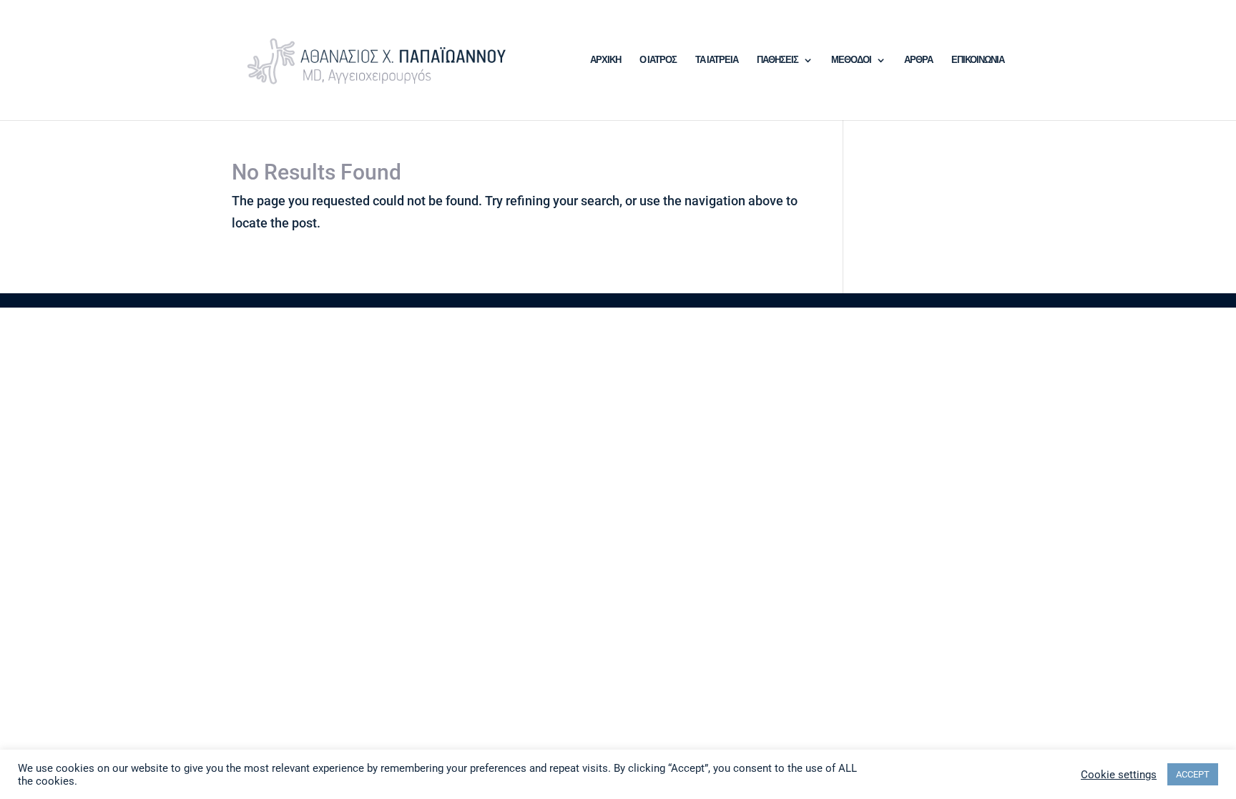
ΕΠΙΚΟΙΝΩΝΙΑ (977, 60)
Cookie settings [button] (1119, 774)
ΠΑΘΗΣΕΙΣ (777, 60)
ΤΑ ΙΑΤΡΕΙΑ (716, 60)
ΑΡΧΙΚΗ (605, 60)
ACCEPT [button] (1193, 774)
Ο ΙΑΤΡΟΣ (658, 60)
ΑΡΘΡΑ (918, 60)
